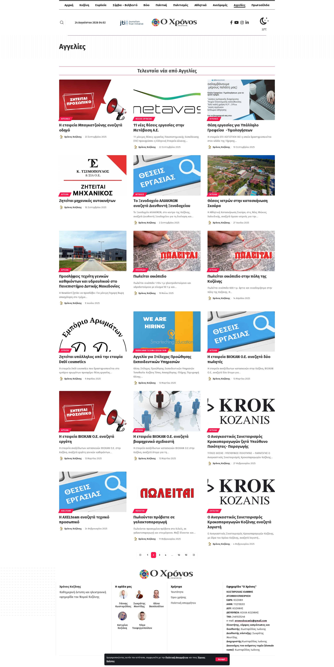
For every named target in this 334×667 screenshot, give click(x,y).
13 (186, 555)
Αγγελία (65, 194)
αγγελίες (214, 119)
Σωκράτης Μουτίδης (139, 605)
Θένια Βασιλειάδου (156, 605)
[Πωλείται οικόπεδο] (167, 251)
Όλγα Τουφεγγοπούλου (142, 627)
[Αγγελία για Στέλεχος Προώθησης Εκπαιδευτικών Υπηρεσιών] (167, 331)
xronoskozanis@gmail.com (251, 620)
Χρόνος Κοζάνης (73, 136)
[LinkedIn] (247, 22)
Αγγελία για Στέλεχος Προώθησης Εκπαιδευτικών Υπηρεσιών (162, 359)
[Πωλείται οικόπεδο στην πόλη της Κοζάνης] (241, 251)
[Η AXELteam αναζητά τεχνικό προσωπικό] (92, 492)
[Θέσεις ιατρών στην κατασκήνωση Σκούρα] (241, 175)
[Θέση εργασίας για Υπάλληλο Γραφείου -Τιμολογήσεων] (241, 100)
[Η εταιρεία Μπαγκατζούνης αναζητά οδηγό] (92, 100)
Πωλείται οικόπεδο (149, 276)
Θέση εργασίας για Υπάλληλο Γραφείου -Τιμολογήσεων (233, 128)
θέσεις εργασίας (144, 119)
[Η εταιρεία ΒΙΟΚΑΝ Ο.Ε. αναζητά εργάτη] (92, 411)
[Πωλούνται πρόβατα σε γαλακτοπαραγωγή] (167, 492)
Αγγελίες (65, 119)
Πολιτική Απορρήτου (176, 657)
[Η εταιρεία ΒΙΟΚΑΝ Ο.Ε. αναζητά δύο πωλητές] (241, 331)
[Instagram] (242, 22)
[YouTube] (236, 22)
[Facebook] (231, 22)
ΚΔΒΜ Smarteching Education (151, 351)
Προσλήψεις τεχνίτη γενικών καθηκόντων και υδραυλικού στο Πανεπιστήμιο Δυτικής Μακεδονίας (89, 281)
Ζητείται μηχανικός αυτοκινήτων (87, 200)
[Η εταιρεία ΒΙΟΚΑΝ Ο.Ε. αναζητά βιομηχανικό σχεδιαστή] (167, 411)
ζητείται (214, 511)
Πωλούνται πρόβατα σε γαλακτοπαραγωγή (154, 520)
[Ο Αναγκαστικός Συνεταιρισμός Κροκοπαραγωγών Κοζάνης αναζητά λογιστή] (241, 492)
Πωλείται (140, 511)
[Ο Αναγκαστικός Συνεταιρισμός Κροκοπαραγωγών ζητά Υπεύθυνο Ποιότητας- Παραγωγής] (241, 411)
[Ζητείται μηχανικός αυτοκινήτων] (92, 175)
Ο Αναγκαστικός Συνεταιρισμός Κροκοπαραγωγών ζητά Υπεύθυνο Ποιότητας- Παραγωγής (238, 441)
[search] (61, 22)
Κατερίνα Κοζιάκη (122, 627)
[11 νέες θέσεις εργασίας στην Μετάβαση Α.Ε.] (167, 100)
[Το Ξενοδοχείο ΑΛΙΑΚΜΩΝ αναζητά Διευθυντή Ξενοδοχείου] (167, 175)
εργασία (65, 351)
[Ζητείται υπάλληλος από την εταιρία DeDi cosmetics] (92, 331)
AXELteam (66, 511)
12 (179, 555)
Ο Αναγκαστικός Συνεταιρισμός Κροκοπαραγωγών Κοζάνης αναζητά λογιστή (239, 522)
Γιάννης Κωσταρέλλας (123, 605)
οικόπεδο (141, 270)
